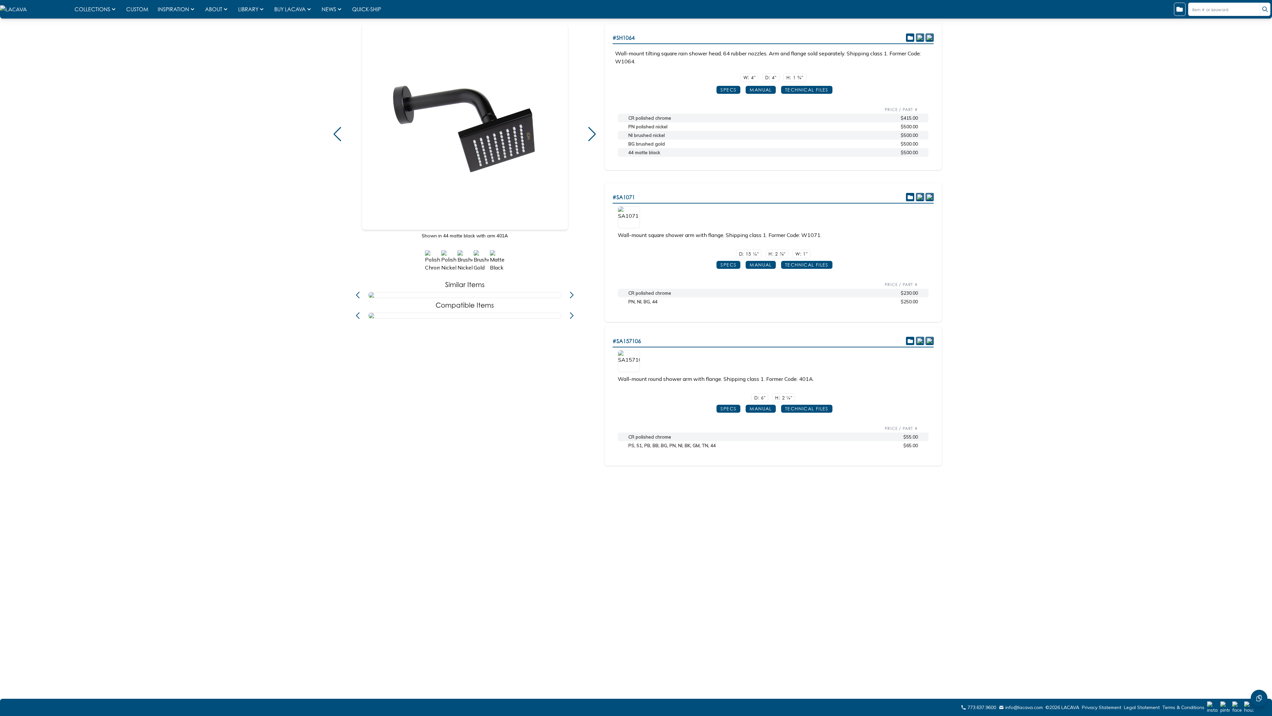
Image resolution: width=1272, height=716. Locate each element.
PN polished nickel (647, 127)
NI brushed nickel (646, 135)
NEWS (329, 9)
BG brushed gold (646, 144)
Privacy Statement (1101, 707)
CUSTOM (138, 9)
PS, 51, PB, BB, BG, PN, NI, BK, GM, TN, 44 (672, 445)
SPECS (728, 89)
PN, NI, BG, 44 (643, 302)
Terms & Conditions (1183, 707)
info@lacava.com (1024, 707)
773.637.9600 (982, 707)
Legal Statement (1142, 707)
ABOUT (213, 9)
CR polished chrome (649, 118)
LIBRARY (248, 9)
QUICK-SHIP (366, 9)
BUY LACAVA (290, 9)
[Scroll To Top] (1259, 678)
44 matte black (644, 152)
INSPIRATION (173, 9)
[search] (1265, 9)
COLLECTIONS (92, 9)
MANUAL (760, 89)
